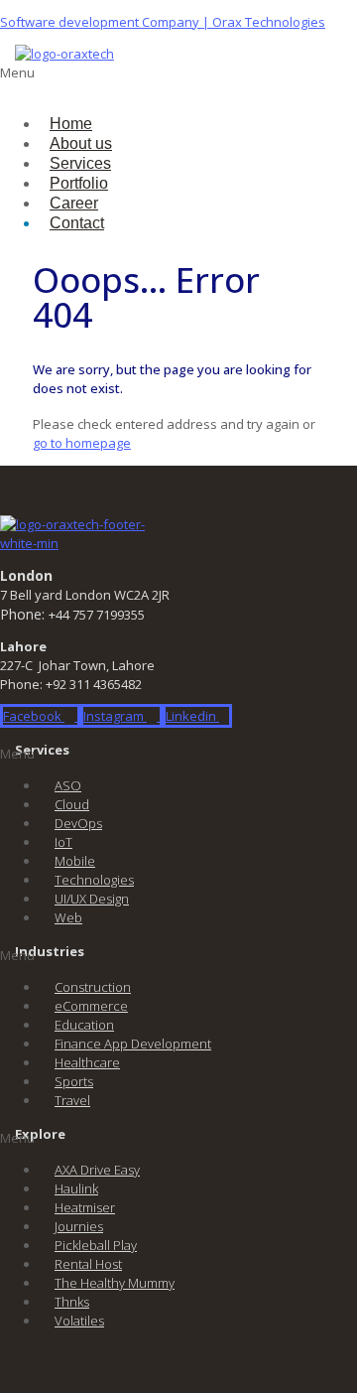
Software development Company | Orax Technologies (162, 22)
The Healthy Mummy (115, 1283)
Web (68, 917)
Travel (72, 1100)
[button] (84, 82)
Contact (77, 222)
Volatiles (79, 1320)
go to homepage (82, 443)
